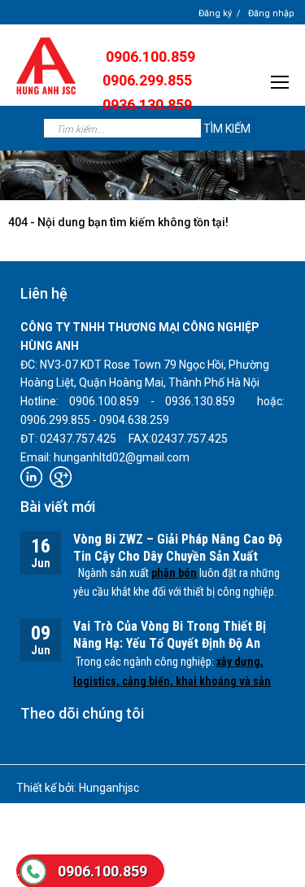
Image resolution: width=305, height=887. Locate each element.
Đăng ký (215, 13)
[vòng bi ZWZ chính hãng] (46, 65)
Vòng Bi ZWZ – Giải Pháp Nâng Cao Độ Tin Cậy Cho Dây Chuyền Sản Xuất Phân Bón (177, 556)
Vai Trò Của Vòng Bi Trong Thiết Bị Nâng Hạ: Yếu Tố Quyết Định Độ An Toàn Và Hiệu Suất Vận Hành (169, 643)
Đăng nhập (271, 13)
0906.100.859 (102, 871)
